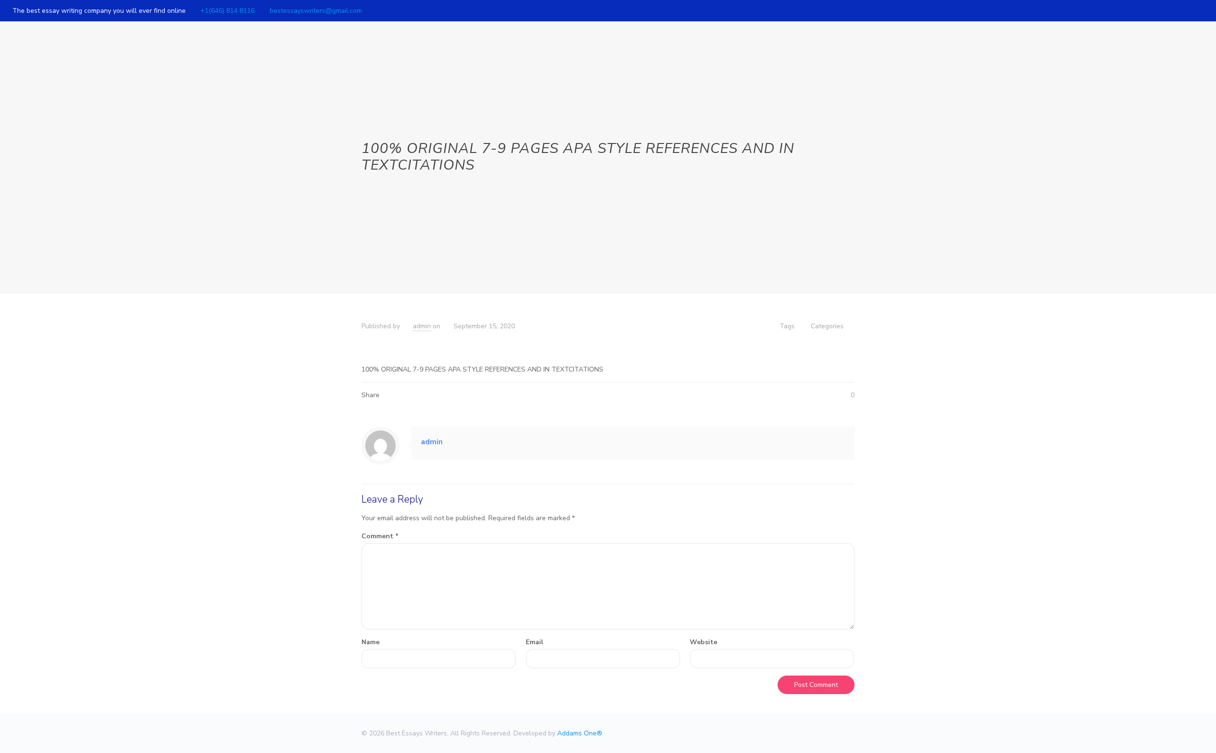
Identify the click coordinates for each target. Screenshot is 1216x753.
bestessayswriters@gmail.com (316, 10)
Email (534, 642)
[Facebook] (1173, 10)
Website (703, 642)
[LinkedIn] (1199, 10)
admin (422, 326)
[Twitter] (1186, 10)
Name (370, 642)
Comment (380, 536)
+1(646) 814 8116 (227, 10)
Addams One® (579, 733)
